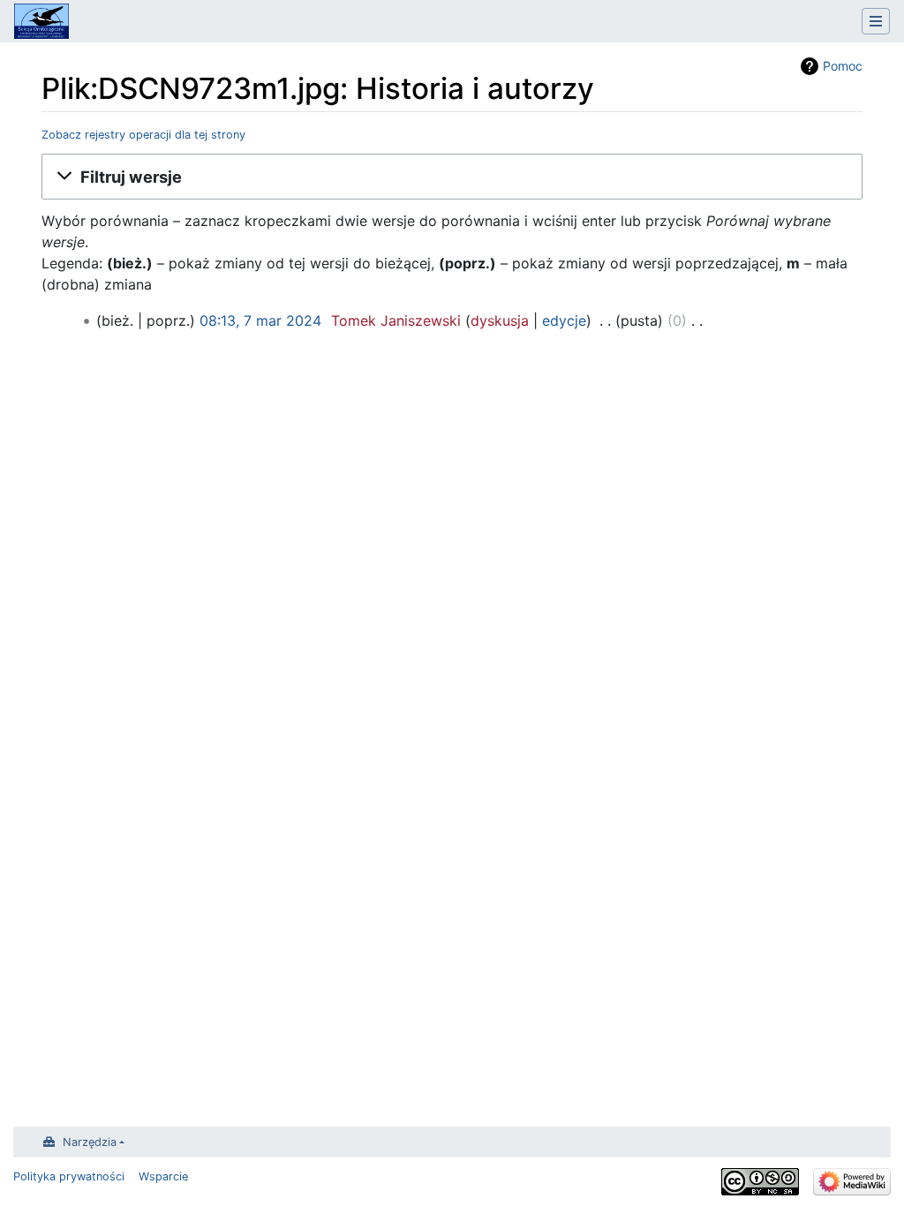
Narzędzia (90, 1142)
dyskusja (500, 320)
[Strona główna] (41, 23)
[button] (452, 176)
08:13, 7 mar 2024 (260, 320)
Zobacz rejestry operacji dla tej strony (143, 134)
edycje (564, 320)
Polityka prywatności (68, 1176)
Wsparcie (163, 1176)
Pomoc (843, 65)
